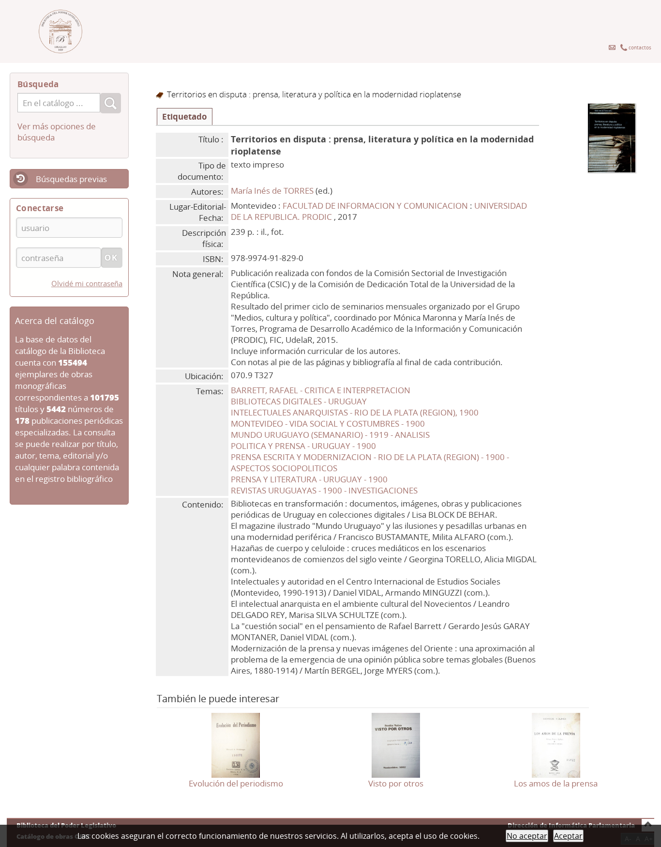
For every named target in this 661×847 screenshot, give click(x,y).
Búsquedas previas (71, 179)
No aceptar (527, 836)
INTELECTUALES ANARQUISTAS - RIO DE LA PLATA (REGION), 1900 (355, 412)
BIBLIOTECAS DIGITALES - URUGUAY (299, 401)
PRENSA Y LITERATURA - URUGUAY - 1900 (309, 479)
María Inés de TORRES (272, 190)
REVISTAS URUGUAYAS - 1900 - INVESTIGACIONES (324, 490)
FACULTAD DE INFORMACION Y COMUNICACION (376, 205)
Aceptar (568, 836)
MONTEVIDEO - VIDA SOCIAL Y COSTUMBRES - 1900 (328, 423)
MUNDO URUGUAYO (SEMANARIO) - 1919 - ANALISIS (330, 434)
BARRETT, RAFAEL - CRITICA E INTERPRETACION (320, 390)
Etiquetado (184, 116)
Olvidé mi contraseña (86, 283)
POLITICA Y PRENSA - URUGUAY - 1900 (303, 445)
